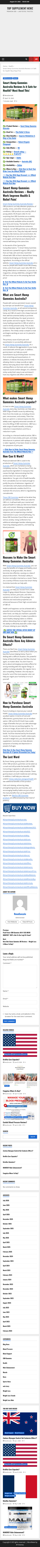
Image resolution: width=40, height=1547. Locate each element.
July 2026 (6, 1200)
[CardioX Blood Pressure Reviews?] (20, 1108)
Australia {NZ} (27, 161)
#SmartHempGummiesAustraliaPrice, (16, 851)
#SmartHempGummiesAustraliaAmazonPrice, (20, 871)
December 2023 (8, 1284)
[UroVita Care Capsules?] (20, 1045)
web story (6, 1386)
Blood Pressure (17, 1117)
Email (5, 999)
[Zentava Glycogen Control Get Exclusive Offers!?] (20, 1423)
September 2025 (8, 1228)
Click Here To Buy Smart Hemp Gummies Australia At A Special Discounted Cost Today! (19, 751)
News (4, 1377)
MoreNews (31, 1542)
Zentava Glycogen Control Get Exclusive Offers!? (18, 1151)
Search (5, 1131)
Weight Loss (6, 1391)
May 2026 (6, 1210)
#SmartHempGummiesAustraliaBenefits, (18, 859)
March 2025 (6, 1247)
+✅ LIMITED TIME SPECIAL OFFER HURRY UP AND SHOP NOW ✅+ (19, 631)
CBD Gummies (7, 78)
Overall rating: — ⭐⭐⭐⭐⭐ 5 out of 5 (14, 152)
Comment (7, 963)
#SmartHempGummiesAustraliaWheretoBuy (19, 879)
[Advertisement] (20, 33)
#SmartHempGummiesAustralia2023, (16, 831)
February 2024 (7, 1275)
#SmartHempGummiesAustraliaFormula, (18, 883)
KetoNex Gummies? (9, 1162)
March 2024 (6, 1270)
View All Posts (28, 922)
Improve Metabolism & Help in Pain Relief (19, 136)
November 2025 (8, 1219)
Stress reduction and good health (21, 779)
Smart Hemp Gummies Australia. (17, 345)
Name (6, 991)
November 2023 (8, 1289)
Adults (19, 157)
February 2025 (7, 1252)
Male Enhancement (9, 1367)
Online (19, 165)
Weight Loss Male (8, 1400)
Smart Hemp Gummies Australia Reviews (18, 204)
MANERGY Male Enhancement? (12, 1168)
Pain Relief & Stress (23, 132)
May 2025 (6, 1238)
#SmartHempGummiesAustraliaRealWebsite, (19, 875)
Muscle (5, 1372)
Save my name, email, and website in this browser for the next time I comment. (20, 1015)
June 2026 (6, 1205)
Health (16, 78)
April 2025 (6, 1242)
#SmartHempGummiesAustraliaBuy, (16, 835)
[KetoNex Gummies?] (20, 1486)
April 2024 (6, 1265)
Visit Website (12, 922)
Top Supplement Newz (20, 8)
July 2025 (6, 1233)
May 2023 (6, 1317)
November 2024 (8, 1256)
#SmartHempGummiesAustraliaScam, (17, 839)
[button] (3, 59)
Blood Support (7, 1353)
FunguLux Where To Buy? (12, 1091)
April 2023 (6, 1321)
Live (36, 59)
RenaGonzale (9, 95)
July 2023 (6, 1307)
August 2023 (7, 1303)
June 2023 (6, 1312)
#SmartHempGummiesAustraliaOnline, (17, 843)
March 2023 (6, 1326)
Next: (19, 941)
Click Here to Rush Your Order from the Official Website (19, 170)
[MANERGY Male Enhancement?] (20, 1518)
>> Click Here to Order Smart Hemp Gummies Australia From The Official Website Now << (19, 450)
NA (19, 148)
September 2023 (8, 1298)
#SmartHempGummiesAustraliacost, (16, 855)
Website (6, 1006)
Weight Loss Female (9, 1395)
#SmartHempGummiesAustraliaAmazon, (18, 867)
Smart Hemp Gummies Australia (21, 263)
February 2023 (7, 1331)
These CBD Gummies (10, 497)
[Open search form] (26, 59)
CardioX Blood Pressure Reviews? (15, 1122)
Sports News (7, 1381)
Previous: (17, 932)
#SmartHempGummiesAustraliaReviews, (18, 824)
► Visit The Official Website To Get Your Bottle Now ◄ (19, 283)
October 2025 (7, 1224)
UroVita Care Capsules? (11, 1059)
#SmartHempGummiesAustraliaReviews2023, (19, 827)
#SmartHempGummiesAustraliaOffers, (17, 863)
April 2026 (6, 1214)
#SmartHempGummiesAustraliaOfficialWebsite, (20, 887)
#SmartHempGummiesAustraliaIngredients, (19, 847)
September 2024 (8, 1261)
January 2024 (7, 1279)
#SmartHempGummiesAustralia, (15, 819)
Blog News (8, 1054)
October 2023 (7, 1293)
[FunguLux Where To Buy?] (20, 1076)
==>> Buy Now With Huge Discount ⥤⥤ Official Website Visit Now (19, 176)
